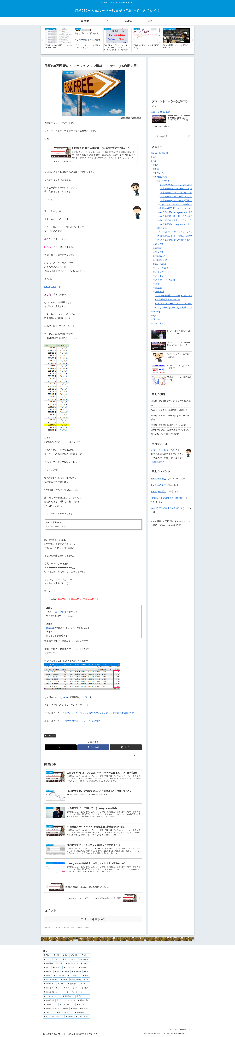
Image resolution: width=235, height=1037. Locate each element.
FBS (157, 169)
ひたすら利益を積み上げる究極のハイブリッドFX (179, 307)
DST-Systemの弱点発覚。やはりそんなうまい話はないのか (189, 196)
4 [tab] (123, 56)
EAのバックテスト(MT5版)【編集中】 (169, 410)
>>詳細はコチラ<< (160, 462)
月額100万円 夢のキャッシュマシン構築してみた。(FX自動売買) (191, 208)
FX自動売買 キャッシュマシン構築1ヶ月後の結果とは (186, 192)
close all (164, 153)
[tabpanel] (59, 39)
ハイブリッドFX (163, 272)
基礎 (157, 284)
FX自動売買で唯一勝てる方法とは (176, 216)
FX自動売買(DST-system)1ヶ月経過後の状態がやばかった (188, 212)
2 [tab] (115, 56)
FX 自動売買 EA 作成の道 (167, 299)
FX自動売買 (161, 177)
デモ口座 (50, 627)
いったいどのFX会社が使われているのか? (176, 303)
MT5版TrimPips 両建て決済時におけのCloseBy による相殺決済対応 (170, 432)
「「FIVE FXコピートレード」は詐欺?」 (82, 721)
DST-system (50, 286)
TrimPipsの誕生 (158, 478)
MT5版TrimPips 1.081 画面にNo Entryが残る (170, 417)
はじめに (157, 319)
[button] (126, 747)
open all (155, 153)
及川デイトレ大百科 (165, 279)
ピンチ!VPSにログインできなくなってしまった (183, 184)
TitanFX (159, 252)
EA (154, 157)
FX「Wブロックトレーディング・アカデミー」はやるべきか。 (191, 220)
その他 (156, 315)
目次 (190, 1029)
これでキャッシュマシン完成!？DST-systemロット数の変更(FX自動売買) (98, 713)
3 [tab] (119, 56)
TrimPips (157, 311)
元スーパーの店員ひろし (163, 450)
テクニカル (158, 323)
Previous (42, 40)
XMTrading (160, 264)
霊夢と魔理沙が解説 (161, 112)
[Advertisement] (171, 77)
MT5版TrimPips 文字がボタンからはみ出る (171, 403)
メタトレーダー (163, 276)
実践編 (158, 287)
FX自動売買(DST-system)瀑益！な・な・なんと (183, 200)
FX (154, 161)
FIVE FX (159, 173)
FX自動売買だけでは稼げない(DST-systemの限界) (184, 188)
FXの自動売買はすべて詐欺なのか (174, 240)
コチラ (84, 697)
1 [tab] (112, 56)
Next (192, 40)
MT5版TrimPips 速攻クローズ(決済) (168, 425)
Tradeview (160, 256)
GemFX (159, 244)
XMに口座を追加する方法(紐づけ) (167, 498)
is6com (158, 248)
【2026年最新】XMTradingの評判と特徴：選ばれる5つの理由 (185, 295)
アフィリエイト (163, 268)
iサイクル (162, 228)
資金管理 (159, 291)
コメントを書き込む (93, 919)
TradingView (161, 260)
